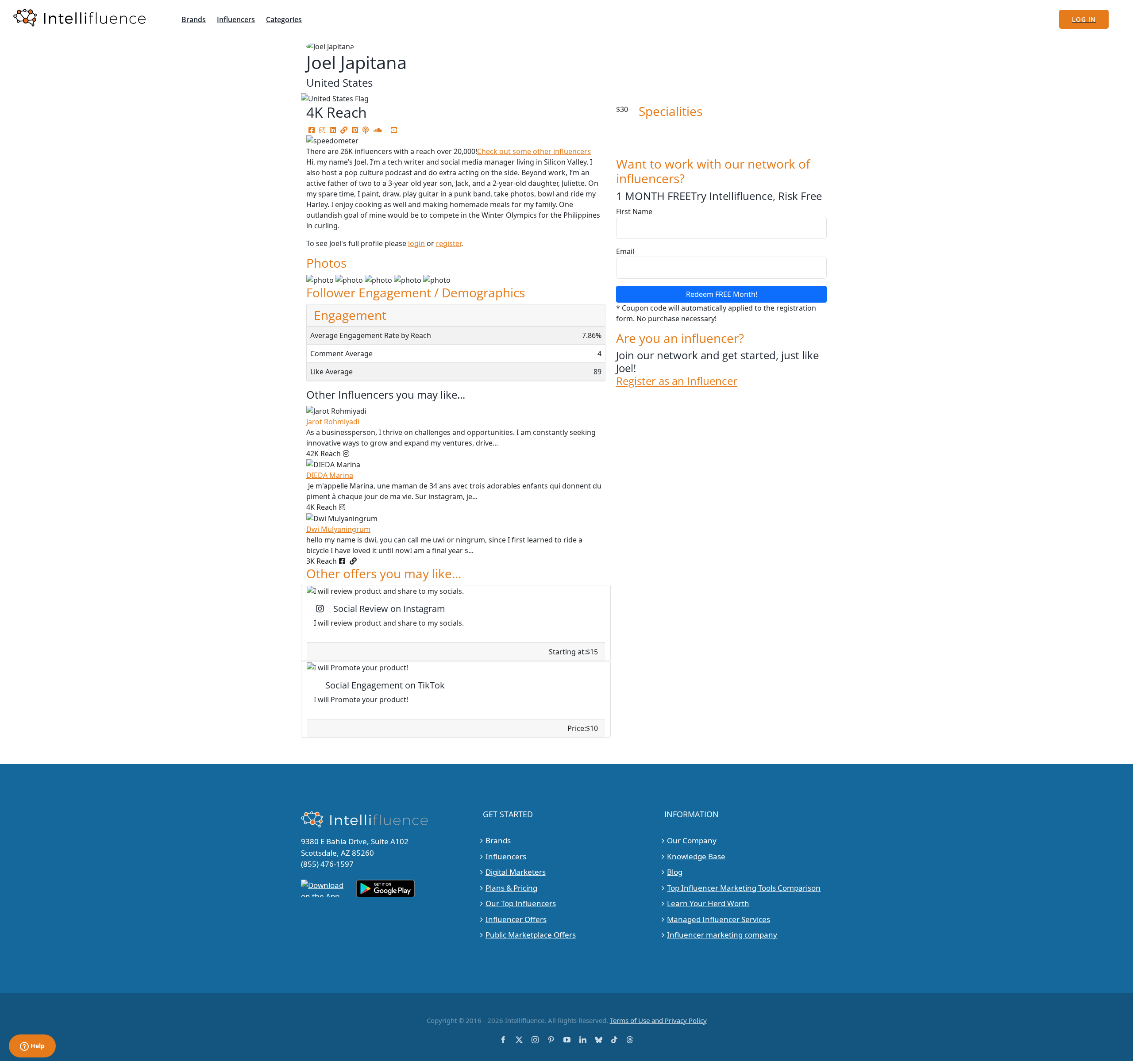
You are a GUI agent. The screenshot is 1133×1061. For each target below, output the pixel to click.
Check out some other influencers (534, 151)
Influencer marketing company (722, 935)
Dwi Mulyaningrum (338, 529)
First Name (634, 211)
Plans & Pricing (511, 888)
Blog (674, 872)
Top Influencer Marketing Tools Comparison (744, 888)
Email (625, 251)
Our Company (692, 840)
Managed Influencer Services (718, 919)
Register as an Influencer (676, 381)
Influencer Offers (516, 919)
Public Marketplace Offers (531, 935)
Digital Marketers (516, 872)
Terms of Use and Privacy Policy (658, 1020)
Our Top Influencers (521, 903)
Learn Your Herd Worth (708, 903)
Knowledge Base (696, 856)
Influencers (506, 856)
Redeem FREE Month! (721, 294)
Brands (498, 840)
